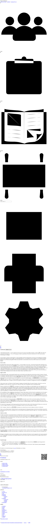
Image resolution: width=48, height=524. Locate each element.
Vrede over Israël (3, 1)
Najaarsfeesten (4, 512)
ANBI (29, 522)
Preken (3, 513)
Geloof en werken (5, 465)
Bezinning (4, 494)
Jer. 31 (45, 429)
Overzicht (4, 506)
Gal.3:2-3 (23, 441)
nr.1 (10, 478)
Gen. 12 (2, 379)
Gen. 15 (32, 415)
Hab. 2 (37, 415)
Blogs (3, 508)
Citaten (3, 509)
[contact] (24, 249)
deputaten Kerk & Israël (5, 522)
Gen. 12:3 (18, 376)
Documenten (4, 510)
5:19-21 (35, 441)
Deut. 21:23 (13, 400)
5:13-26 (14, 365)
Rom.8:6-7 (22, 443)
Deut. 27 (12, 386)
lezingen (5, 501)
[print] (24, 296)
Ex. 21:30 (14, 407)
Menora (3, 511)
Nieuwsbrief (4, 502)
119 (13, 424)
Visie (3, 493)
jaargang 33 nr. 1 (14, 1)
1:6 (39, 352)
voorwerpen (6, 499)
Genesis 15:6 (36, 377)
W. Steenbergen (3, 457)
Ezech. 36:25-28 (4, 431)
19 (10, 424)
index (5, 497)
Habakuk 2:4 (38, 394)
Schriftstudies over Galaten (5, 471)
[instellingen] (24, 344)
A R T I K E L (2, 474)
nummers (5, 496)
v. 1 (1, 360)
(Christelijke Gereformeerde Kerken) (16, 522)
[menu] (0, 345)
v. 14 (4, 436)
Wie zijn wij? (4, 492)
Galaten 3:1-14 (8, 349)
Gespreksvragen (5, 466)
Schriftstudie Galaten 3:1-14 (7, 487)
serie (15, 448)
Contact (3, 491)
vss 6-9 (44, 380)
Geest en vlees (4, 463)
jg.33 (9, 478)
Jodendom (4, 498)
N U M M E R (2, 475)
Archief (3, 507)
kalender (5, 500)
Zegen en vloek (5, 464)
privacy (25, 522)
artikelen (8, 1)
